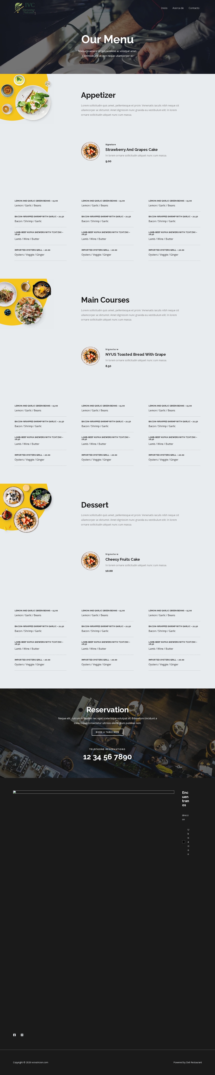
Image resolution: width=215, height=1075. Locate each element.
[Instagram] (22, 1035)
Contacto (194, 8)
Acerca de (178, 8)
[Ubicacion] (185, 842)
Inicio (164, 8)
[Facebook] (14, 1035)
